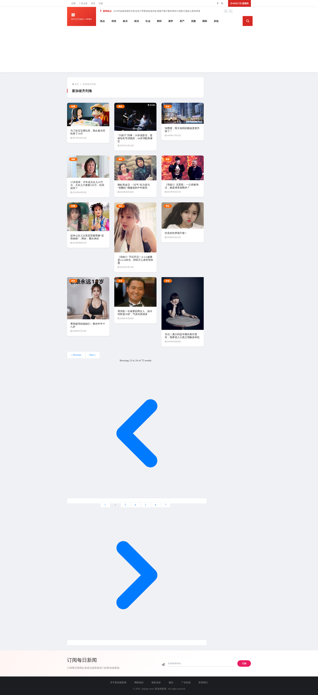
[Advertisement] (159, 49)
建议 (171, 682)
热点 (102, 21)
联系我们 (203, 682)
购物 (73, 159)
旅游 (168, 159)
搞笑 (120, 159)
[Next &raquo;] (137, 642)
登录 (93, 3)
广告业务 (83, 3)
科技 (114, 21)
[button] (248, 21)
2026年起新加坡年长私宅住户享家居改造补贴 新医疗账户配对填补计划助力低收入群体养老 (156, 11)
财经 (159, 21)
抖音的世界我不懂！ (176, 233)
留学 (170, 21)
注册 (101, 3)
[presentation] (226, 11)
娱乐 (125, 21)
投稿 (73, 3)
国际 (204, 21)
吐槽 (73, 106)
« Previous (76, 355)
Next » (92, 355)
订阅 (244, 663)
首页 (76, 84)
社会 (148, 21)
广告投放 (186, 682)
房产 (182, 21)
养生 (168, 206)
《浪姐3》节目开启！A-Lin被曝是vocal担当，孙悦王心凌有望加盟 (135, 260)
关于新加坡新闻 (118, 682)
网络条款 (139, 682)
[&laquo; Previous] (137, 501)
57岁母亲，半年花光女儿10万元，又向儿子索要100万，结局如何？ (87, 185)
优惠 (193, 21)
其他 (216, 21)
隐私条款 (156, 682)
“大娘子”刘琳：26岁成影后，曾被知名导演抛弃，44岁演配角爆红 (135, 138)
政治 (136, 21)
